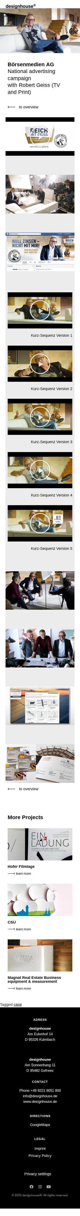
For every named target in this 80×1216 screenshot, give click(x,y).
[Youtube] (49, 1187)
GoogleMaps (40, 1125)
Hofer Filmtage (21, 866)
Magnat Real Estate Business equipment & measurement (34, 980)
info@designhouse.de (40, 1096)
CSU (12, 922)
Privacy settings (37, 1174)
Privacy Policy (40, 1156)
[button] (40, 136)
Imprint (40, 1149)
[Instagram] (40, 1187)
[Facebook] (31, 1187)
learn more (23, 873)
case (18, 1004)
